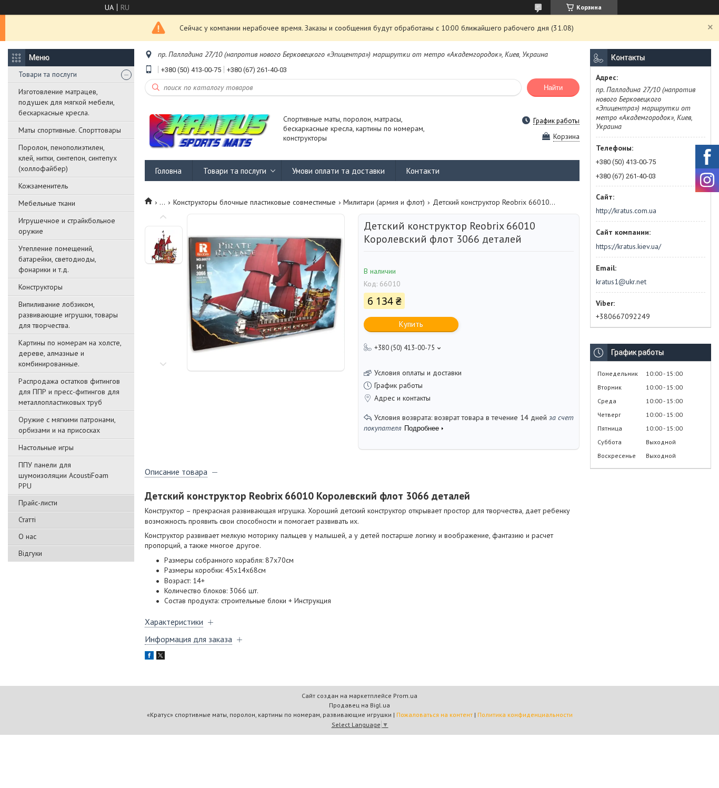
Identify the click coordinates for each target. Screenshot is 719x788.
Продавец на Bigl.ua (359, 705)
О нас (27, 536)
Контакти (423, 171)
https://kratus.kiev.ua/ (628, 246)
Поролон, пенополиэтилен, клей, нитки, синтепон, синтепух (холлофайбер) (67, 158)
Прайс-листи (37, 502)
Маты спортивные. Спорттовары (69, 130)
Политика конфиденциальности (525, 715)
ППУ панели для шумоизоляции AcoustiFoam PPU (63, 475)
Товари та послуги (47, 74)
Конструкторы (40, 287)
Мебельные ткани (46, 203)
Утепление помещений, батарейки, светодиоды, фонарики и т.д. (57, 259)
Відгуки (30, 553)
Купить (411, 324)
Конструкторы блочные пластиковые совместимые (254, 202)
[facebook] (149, 657)
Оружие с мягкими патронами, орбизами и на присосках (66, 425)
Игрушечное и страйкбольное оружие (66, 226)
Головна (168, 171)
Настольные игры (46, 447)
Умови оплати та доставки (338, 171)
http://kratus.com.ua (626, 210)
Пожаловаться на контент (434, 715)
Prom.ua (405, 696)
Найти (553, 88)
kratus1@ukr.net (621, 281)
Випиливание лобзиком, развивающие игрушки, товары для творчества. (68, 315)
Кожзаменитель (43, 186)
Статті (27, 519)
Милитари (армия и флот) (384, 202)
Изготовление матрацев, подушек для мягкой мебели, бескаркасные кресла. (66, 102)
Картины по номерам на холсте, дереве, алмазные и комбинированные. (69, 353)
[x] (160, 657)
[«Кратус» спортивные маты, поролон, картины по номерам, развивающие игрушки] (209, 129)
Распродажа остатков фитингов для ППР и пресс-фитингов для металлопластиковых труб (69, 391)
